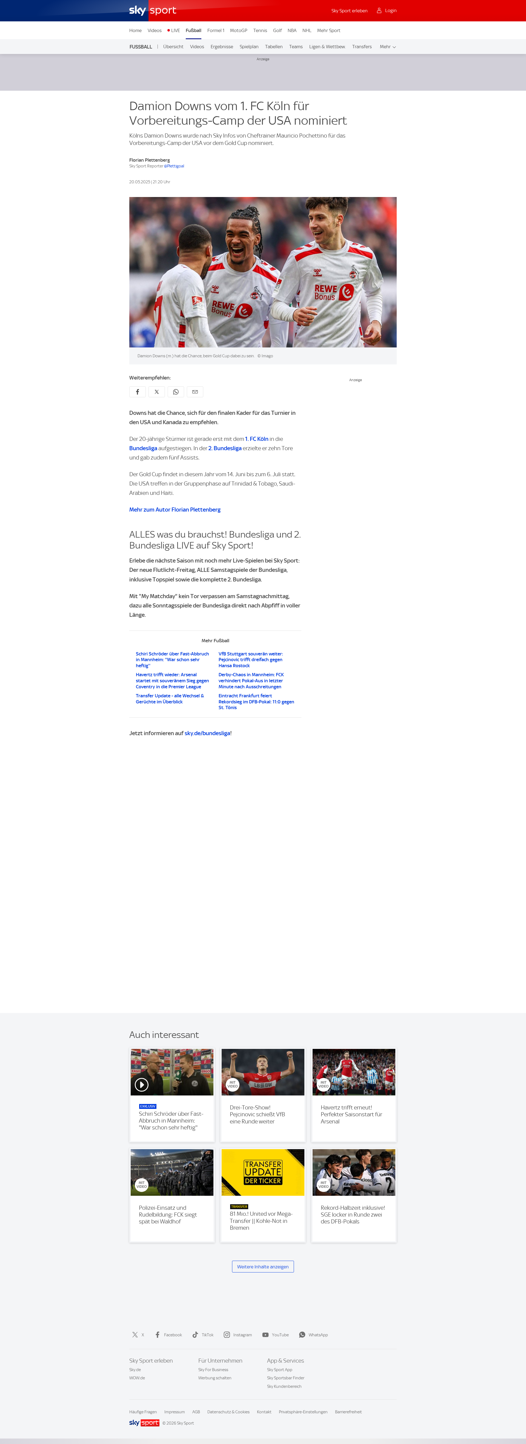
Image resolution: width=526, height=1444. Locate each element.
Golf (277, 30)
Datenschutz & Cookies (228, 1411)
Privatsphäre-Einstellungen (303, 1411)
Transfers (362, 46)
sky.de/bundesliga (207, 733)
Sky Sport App (279, 1369)
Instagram (242, 1334)
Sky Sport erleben (349, 10)
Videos (155, 30)
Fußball (193, 30)
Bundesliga (143, 448)
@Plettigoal (174, 166)
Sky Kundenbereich (284, 1386)
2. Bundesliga (225, 448)
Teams (296, 46)
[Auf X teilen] (156, 391)
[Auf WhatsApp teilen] (176, 391)
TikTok (207, 1334)
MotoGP (238, 30)
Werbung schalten (214, 1377)
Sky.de (135, 1369)
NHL (306, 30)
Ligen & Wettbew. (327, 46)
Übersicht (173, 46)
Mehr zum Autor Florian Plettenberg (175, 509)
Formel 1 (215, 30)
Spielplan (249, 46)
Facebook (173, 1334)
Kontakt (264, 1411)
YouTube (280, 1334)
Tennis (260, 30)
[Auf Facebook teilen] (137, 391)
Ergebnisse (222, 46)
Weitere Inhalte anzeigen (263, 1266)
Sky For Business (213, 1369)
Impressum (174, 1411)
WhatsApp (318, 1334)
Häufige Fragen (143, 1411)
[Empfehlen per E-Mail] (195, 391)
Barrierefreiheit (348, 1411)
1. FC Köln (256, 438)
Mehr (385, 46)
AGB (196, 1411)
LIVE (175, 30)
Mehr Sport (329, 30)
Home (135, 30)
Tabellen (274, 46)
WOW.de (137, 1377)
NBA (292, 30)
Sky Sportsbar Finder (285, 1377)
